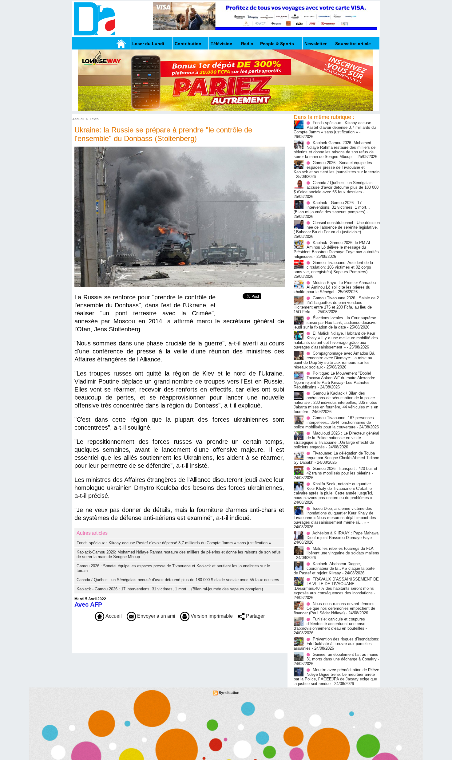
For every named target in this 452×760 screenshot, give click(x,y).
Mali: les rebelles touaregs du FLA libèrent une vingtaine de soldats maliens (343, 550)
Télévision (221, 43)
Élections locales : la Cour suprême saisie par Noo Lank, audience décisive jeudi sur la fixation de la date (335, 322)
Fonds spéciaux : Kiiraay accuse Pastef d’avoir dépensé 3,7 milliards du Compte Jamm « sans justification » (174, 543)
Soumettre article (353, 43)
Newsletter (315, 43)
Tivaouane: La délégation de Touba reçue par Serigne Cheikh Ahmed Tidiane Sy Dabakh (336, 458)
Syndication (229, 693)
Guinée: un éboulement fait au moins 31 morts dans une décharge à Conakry (342, 656)
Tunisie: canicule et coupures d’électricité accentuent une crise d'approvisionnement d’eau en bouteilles (329, 624)
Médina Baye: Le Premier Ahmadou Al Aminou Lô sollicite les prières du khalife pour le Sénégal (335, 287)
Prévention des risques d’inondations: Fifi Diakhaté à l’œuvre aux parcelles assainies (336, 644)
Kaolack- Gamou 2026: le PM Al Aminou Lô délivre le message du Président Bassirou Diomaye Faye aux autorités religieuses (336, 249)
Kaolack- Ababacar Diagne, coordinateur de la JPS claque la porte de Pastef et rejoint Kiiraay (334, 568)
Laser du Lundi (148, 43)
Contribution (188, 43)
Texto (94, 119)
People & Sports (277, 43)
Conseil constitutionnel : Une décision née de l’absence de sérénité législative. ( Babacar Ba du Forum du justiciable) (337, 227)
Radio (247, 43)
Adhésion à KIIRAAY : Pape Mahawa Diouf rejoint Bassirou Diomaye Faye (343, 535)
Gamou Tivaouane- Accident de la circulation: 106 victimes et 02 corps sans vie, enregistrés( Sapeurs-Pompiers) (333, 267)
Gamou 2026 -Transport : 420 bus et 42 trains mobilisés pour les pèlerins (342, 470)
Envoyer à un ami (155, 616)
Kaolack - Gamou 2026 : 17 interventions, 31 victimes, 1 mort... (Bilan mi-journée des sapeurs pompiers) (170, 589)
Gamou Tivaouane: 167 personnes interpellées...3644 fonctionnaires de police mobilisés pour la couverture (334, 422)
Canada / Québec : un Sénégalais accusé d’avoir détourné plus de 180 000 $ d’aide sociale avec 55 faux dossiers (178, 579)
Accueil (78, 119)
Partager (255, 616)
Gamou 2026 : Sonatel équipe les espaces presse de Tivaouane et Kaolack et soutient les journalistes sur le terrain (336, 167)
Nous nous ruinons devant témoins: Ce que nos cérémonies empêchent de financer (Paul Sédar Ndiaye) (335, 608)
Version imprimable (211, 616)
